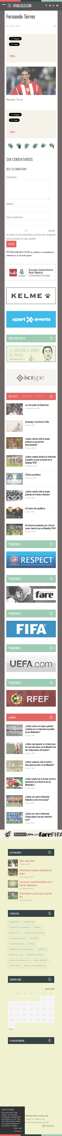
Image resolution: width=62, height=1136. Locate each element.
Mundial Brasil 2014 (19, 960)
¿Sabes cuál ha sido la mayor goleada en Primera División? (37, 493)
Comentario (11, 177)
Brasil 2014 (15, 933)
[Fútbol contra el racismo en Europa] (31, 602)
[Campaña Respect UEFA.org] (31, 567)
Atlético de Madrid (19, 928)
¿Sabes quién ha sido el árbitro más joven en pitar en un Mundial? (39, 763)
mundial (42, 949)
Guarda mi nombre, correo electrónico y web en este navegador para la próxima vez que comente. (31, 234)
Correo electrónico (15, 217)
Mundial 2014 (16, 955)
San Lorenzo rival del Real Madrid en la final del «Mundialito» (36, 883)
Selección (14, 966)
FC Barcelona (16, 944)
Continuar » (18, 1131)
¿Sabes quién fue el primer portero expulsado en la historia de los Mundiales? (40, 781)
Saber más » (18, 1128)
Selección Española (34, 966)
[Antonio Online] (10, 148)
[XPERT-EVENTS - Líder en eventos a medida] (31, 327)
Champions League (34, 933)
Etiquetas (40, 396)
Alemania (14, 922)
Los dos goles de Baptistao (37, 405)
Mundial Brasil (35, 955)
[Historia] (35, 148)
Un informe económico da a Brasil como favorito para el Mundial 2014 (40, 526)
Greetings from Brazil (21, 949)
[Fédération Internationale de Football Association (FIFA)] (31, 636)
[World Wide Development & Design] (31, 385)
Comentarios (27, 396)
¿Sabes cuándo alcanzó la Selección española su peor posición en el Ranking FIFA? (40, 459)
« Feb (10, 1029)
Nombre (10, 203)
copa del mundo (17, 939)
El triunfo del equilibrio (35, 508)
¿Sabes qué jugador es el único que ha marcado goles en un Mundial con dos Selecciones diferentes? (40, 747)
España (34, 939)
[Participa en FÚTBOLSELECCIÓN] (31, 361)
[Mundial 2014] (52, 148)
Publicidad (26, 1122)
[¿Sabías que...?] (43, 148)
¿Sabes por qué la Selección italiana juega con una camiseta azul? (38, 816)
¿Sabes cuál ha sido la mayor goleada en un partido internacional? (37, 441)
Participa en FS (41, 1122)
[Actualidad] (27, 148)
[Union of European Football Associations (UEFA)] (31, 671)
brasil (37, 928)
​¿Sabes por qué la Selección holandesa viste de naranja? (37, 798)
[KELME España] (31, 303)
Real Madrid (40, 960)
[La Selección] (18, 148)
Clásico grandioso (33, 474)
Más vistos (13, 396)
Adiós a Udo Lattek (27, 860)
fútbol (31, 944)
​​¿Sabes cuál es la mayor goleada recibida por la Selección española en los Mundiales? (39, 729)
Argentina (29, 922)
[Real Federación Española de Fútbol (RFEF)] (31, 706)
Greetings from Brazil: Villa (37, 421)
